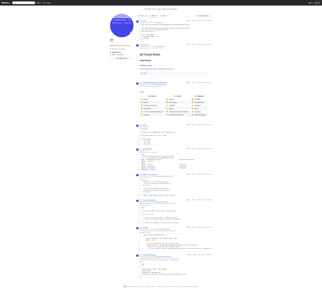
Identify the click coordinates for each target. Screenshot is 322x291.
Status (153, 286)
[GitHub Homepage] (125, 286)
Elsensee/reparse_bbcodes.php (164, 256)
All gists (38, 3)
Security (148, 286)
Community (158, 286)
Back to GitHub (46, 3)
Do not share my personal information (189, 286)
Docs (164, 286)
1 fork (195, 254)
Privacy (143, 286)
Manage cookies (175, 286)
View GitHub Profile (121, 58)
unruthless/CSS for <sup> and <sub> (164, 176)
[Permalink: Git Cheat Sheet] (138, 54)
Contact (168, 286)
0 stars (210, 20)
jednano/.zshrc (159, 22)
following (122, 49)
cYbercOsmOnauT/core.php (163, 229)
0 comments (203, 20)
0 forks (195, 20)
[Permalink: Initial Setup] (138, 60)
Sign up (317, 3)
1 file (190, 20)
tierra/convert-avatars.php (162, 201)
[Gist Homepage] (6, 3)
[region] (174, 32)
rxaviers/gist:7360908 (161, 84)
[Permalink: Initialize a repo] (138, 65)
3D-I (140, 20)
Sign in (311, 3)
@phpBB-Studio (116, 52)
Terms (138, 286)
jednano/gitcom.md (160, 46)
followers (115, 49)
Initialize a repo (146, 65)
